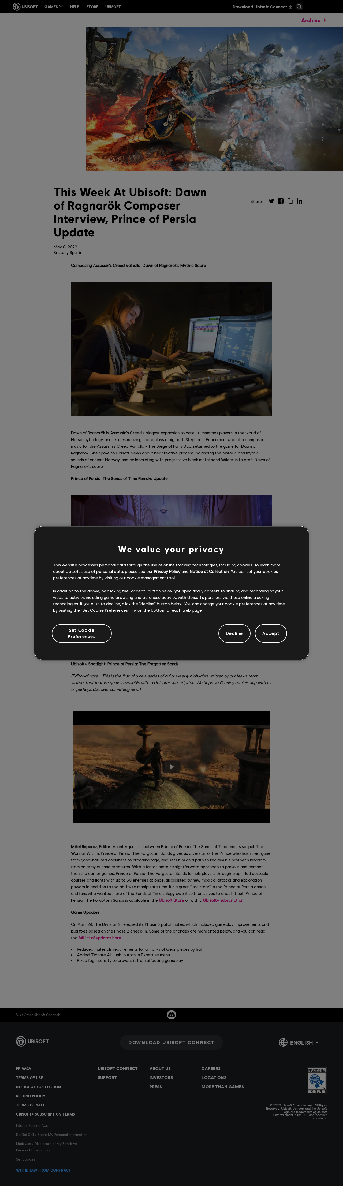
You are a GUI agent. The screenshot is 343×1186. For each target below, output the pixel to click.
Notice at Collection (209, 571)
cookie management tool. (151, 577)
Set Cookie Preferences (82, 633)
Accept (270, 633)
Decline (234, 633)
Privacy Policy (167, 571)
